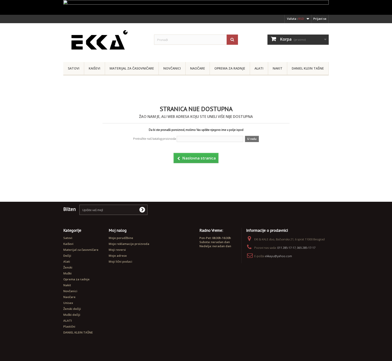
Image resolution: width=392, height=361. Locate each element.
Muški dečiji (71, 315)
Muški (67, 273)
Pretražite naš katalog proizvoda (154, 139)
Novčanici (172, 68)
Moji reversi (117, 250)
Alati (259, 68)
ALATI (67, 321)
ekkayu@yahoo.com (278, 256)
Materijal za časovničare (132, 68)
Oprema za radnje (229, 68)
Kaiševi (94, 68)
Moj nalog (118, 230)
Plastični (69, 326)
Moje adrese (118, 256)
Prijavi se (319, 19)
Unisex (68, 303)
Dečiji (67, 256)
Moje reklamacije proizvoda (129, 244)
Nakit (277, 68)
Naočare (197, 68)
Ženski (67, 267)
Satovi (73, 68)
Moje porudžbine (121, 238)
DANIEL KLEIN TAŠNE (308, 68)
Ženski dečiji (72, 309)
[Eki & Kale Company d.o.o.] (105, 41)
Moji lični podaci (120, 261)
